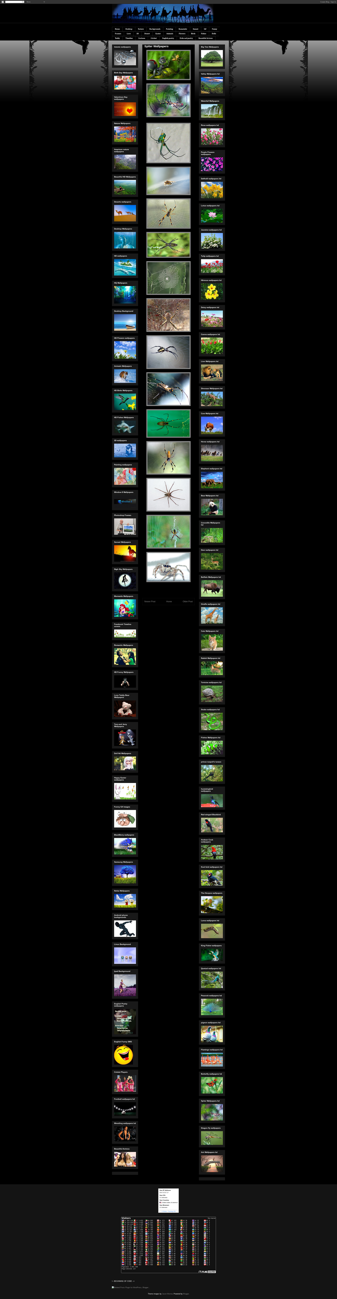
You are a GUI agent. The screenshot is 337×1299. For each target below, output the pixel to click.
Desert (147, 34)
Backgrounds (154, 29)
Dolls (214, 34)
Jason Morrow (167, 1294)
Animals (169, 34)
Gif (205, 29)
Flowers (182, 34)
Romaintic (183, 29)
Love (129, 34)
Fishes (203, 34)
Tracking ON (171, 1211)
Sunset (195, 29)
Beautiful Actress (206, 38)
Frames (118, 34)
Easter (158, 34)
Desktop (128, 29)
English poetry (168, 38)
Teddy (117, 38)
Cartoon (141, 38)
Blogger (186, 1294)
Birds (193, 34)
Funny (214, 29)
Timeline (129, 38)
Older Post (188, 601)
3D (137, 34)
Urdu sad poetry (186, 38)
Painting (169, 29)
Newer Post (149, 601)
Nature (141, 29)
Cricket (154, 38)
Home (117, 29)
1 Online (164, 1211)
